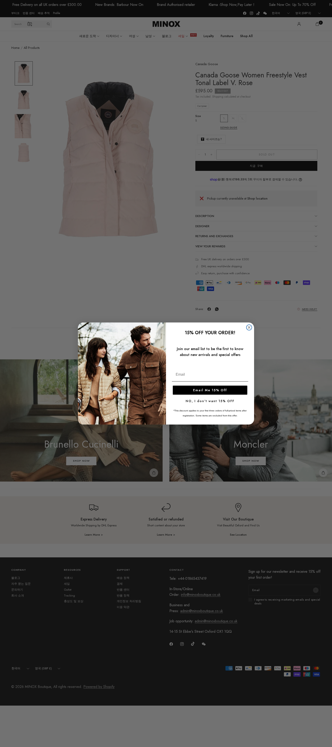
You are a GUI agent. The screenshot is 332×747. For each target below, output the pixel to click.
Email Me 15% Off (210, 390)
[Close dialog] (249, 327)
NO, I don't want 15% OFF (210, 401)
